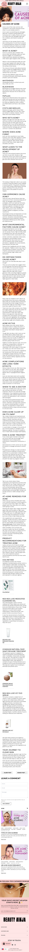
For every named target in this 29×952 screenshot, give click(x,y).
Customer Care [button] (5, 931)
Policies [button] (3, 935)
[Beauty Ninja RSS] (27, 808)
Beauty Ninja (16, 948)
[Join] (27, 911)
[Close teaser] (7, 7)
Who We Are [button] (4, 927)
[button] (4, 4)
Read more (3, 839)
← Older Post (7, 772)
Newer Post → (21, 772)
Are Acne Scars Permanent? (11, 865)
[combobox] (4, 949)
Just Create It (19, 949)
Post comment (6, 803)
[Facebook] (12, 944)
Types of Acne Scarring (9, 833)
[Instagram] (15, 944)
